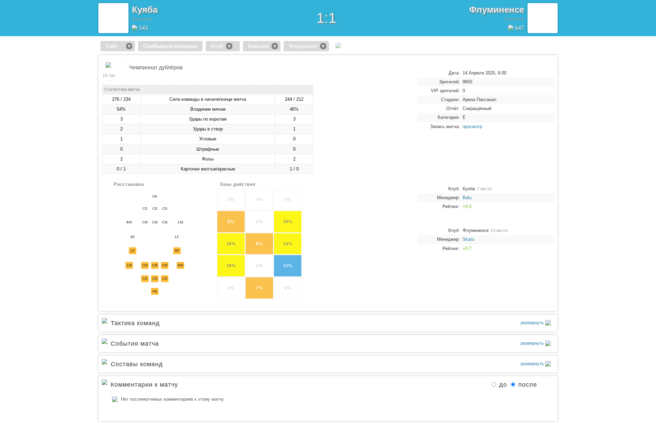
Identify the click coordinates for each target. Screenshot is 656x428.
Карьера (258, 46)
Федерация (303, 46)
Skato (468, 239)
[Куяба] (113, 18)
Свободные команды (170, 46)
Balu (467, 197)
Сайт (114, 46)
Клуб (217, 46)
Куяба (145, 9)
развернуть (533, 322)
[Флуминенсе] (542, 18)
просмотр (472, 126)
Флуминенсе (496, 9)
